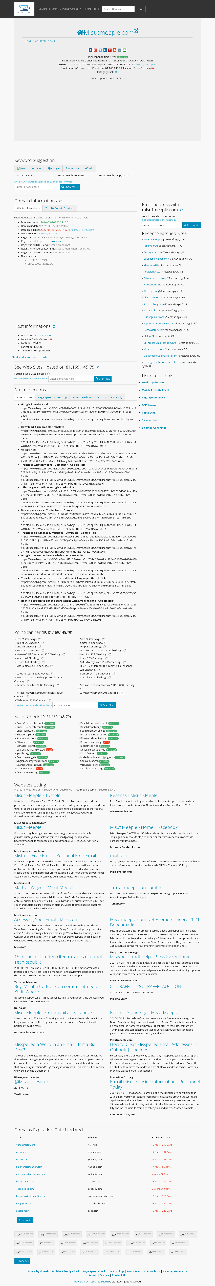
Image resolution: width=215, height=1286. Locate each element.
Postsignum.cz (151, 271)
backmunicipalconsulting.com (31, 1196)
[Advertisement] (107, 105)
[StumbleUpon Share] (115, 49)
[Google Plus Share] (95, 49)
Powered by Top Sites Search (91, 1281)
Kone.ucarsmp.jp (153, 239)
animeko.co (22, 1152)
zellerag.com (22, 1210)
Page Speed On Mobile (86, 397)
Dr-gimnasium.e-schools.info (159, 342)
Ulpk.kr (147, 336)
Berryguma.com (152, 252)
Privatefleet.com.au (154, 278)
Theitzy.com (150, 291)
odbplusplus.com (25, 1188)
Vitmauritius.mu (152, 284)
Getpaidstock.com (153, 329)
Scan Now (104, 378)
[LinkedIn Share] (105, 49)
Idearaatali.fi (150, 265)
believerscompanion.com (29, 1166)
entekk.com (22, 1159)
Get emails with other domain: (159, 219)
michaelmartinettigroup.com (30, 1174)
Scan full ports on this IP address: (33, 705)
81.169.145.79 (43, 335)
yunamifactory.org (25, 1144)
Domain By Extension (70, 8)
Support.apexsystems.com (158, 323)
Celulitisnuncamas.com (156, 258)
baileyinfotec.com (25, 1181)
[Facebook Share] (90, 49)
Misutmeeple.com (45, 41)
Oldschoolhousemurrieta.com (160, 355)
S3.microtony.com (153, 304)
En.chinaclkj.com (152, 310)
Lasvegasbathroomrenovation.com (163, 362)
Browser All (24, 1220)
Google (55, 168)
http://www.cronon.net (50, 241)
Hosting (87, 8)
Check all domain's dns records (29, 357)
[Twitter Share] (100, 49)
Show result (71, 186)
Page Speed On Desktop (52, 397)
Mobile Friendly (113, 397)
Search (140, 9)
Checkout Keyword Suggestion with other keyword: (43, 181)
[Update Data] (59, 201)
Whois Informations (28, 208)
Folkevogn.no (151, 245)
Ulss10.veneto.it (152, 297)
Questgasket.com (153, 317)
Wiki (90, 168)
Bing (23, 168)
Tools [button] (96, 8)
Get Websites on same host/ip (31, 378)
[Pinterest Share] (110, 49)
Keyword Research (47, 8)
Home (28, 41)
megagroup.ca (23, 1203)
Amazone (73, 168)
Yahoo (38, 168)
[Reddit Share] (120, 49)
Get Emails (192, 225)
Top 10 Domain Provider (59, 208)
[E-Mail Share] (124, 49)
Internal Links (24, 397)
